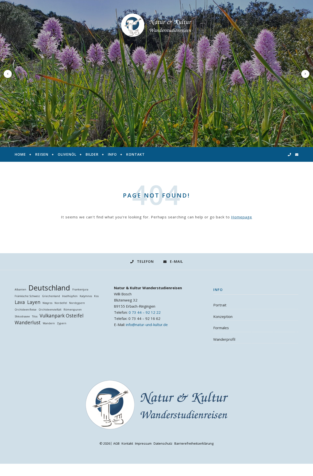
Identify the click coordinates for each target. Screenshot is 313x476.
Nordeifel (61, 303)
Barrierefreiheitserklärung (193, 443)
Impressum (143, 443)
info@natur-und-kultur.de (147, 324)
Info (112, 154)
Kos (96, 296)
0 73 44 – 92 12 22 (145, 312)
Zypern (61, 323)
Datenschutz (163, 443)
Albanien (20, 289)
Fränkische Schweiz (27, 296)
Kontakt (135, 154)
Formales (221, 327)
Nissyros (47, 303)
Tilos (34, 316)
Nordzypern (77, 303)
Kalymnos (86, 296)
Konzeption (223, 316)
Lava (20, 302)
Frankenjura (80, 289)
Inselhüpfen (70, 296)
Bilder (92, 154)
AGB (116, 443)
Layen (33, 302)
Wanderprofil (224, 339)
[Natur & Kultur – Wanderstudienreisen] (156, 25)
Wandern (49, 323)
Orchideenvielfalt (50, 309)
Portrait (219, 304)
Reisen (41, 154)
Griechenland (51, 296)
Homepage (241, 216)
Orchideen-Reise (25, 309)
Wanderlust (28, 323)
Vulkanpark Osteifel (61, 316)
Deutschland (49, 288)
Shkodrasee (22, 316)
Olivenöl (67, 154)
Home (20, 154)
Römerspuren (73, 309)
